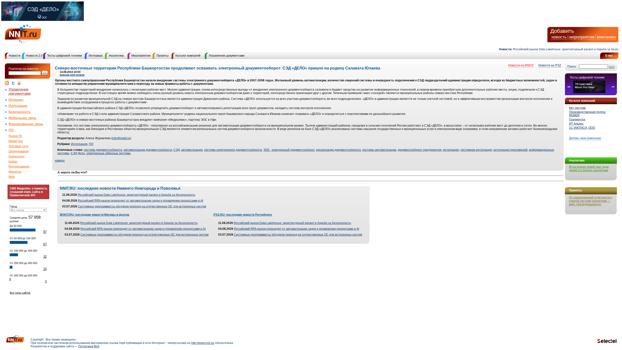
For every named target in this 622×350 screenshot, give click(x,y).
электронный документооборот (293, 150)
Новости (14, 55)
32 (45, 256)
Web (12, 177)
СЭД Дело (78, 153)
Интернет (16, 100)
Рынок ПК (15, 136)
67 (45, 244)
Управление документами (226, 55)
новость (559, 37)
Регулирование (19, 166)
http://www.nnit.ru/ (202, 343)
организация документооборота (338, 150)
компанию (606, 37)
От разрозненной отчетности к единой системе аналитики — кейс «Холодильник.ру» (590, 201)
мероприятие (581, 37)
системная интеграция (476, 150)
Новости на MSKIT (521, 65)
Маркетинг (16, 141)
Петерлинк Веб (88, 346)
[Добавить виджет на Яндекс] (19, 83)
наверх (60, 160)
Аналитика (116, 55)
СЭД (176, 150)
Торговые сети (18, 146)
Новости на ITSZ (549, 65)
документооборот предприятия (419, 150)
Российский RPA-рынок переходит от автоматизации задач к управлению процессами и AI (140, 200)
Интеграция (18, 106)
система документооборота (103, 150)
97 (45, 232)
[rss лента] (8, 83)
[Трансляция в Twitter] (14, 83)
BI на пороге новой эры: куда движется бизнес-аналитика (589, 168)
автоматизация (192, 150)
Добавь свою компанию (585, 138)
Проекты (162, 55)
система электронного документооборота (233, 150)
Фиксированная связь (26, 124)
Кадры (13, 161)
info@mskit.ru (121, 138)
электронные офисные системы (108, 153)
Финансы (15, 171)
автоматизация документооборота (148, 150)
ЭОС (266, 150)
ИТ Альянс (576, 123)
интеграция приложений (510, 150)
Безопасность (19, 112)
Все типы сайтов (20, 292)
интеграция (451, 150)
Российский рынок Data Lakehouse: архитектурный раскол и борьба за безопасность (136, 194)
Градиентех (577, 119)
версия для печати (72, 74)
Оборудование (19, 151)
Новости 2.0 (34, 55)
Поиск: (571, 66)
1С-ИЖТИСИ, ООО (582, 127)
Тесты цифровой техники (64, 55)
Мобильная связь (22, 118)
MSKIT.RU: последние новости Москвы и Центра (94, 214)
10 (45, 269)
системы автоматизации (379, 150)
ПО (11, 130)
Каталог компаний (187, 55)
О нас (609, 55)
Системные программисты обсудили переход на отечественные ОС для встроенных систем (142, 206)
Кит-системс (577, 108)
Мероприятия (141, 55)
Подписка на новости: (24, 68)
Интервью (96, 55)
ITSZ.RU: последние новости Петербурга (242, 214)
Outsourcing (17, 156)
